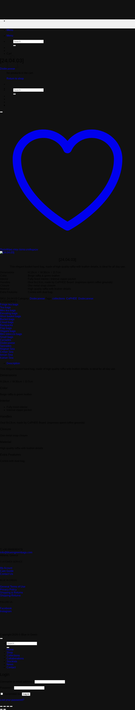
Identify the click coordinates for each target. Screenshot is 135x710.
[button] (10, 30)
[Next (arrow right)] (4, 709)
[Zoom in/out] (1, 706)
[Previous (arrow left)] (1, 709)
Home (10, 649)
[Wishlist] (1, 111)
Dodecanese (7, 68)
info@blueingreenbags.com (16, 552)
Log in (26, 694)
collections (58, 298)
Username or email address (17, 681)
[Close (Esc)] (11, 706)
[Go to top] (1, 638)
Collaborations (15, 658)
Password (6, 687)
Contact (11, 667)
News (10, 664)
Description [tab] (13, 363)
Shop (10, 652)
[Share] (8, 706)
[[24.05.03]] (15, 88)
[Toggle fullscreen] (4, 706)
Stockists (12, 661)
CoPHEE (71, 298)
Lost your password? (12, 699)
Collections (13, 655)
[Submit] (14, 45)
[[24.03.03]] (15, 105)
